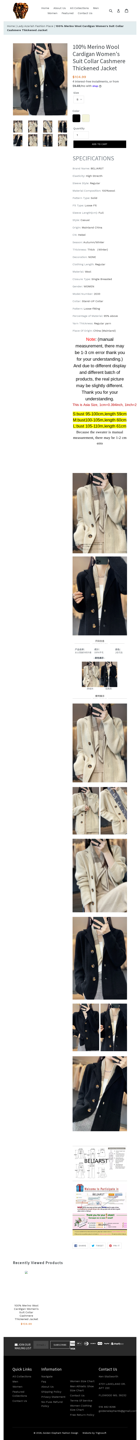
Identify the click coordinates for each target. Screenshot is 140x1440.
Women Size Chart (82, 1381)
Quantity (79, 128)
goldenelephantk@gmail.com (118, 1411)
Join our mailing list (23, 1346)
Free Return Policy (82, 1414)
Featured (68, 13)
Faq (43, 1381)
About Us (59, 8)
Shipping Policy (51, 1391)
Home (45, 8)
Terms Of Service (81, 1400)
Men (96, 8)
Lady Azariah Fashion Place (35, 26)
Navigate (47, 1376)
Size (76, 92)
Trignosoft (100, 1433)
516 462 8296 (107, 1406)
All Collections (79, 8)
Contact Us (85, 13)
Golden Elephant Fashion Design (60, 1433)
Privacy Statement (53, 1396)
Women (52, 13)
